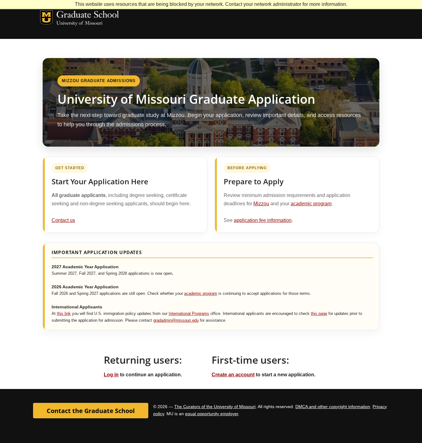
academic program (311, 203)
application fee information (263, 220)
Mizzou (261, 203)
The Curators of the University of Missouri (214, 406)
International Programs (189, 313)
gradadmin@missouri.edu (176, 320)
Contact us (63, 220)
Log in (111, 374)
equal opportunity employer (211, 413)
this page (319, 313)
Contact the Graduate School (91, 411)
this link (64, 313)
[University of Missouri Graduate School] (79, 28)
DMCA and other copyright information (332, 406)
